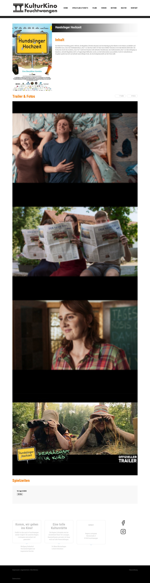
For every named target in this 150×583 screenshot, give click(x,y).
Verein (103, 8)
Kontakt (134, 8)
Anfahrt (91, 525)
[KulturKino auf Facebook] (123, 523)
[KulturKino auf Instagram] (123, 531)
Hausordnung (133, 570)
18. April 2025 (22, 491)
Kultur (124, 8)
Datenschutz (16, 579)
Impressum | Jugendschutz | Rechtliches (25, 570)
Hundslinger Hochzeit (68, 27)
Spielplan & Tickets (80, 8)
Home (66, 8)
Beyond (114, 8)
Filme (94, 8)
